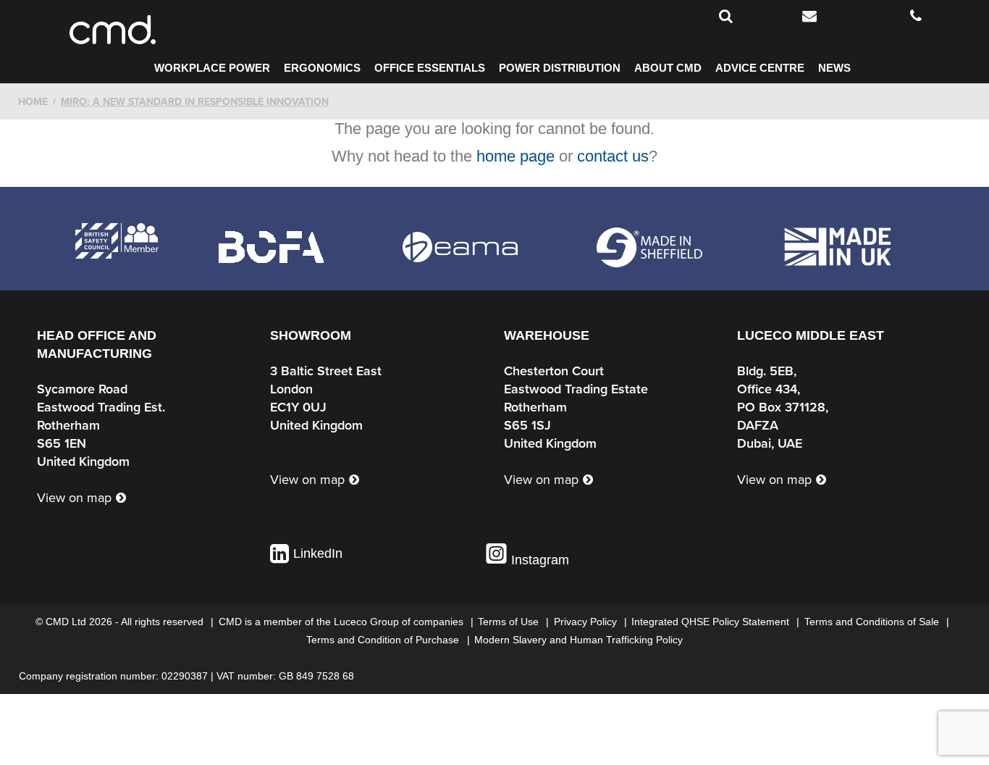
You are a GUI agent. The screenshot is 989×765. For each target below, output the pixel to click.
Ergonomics (322, 68)
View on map (74, 498)
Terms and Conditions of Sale (873, 621)
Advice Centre (759, 68)
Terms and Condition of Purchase (384, 639)
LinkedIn (317, 553)
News (834, 68)
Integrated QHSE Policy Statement (711, 621)
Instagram (538, 560)
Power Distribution (559, 68)
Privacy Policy (587, 621)
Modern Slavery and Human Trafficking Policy (578, 639)
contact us (613, 156)
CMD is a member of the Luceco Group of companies (342, 621)
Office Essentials (429, 68)
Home (33, 102)
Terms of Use (510, 621)
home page (515, 156)
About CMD (668, 68)
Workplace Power (212, 68)
